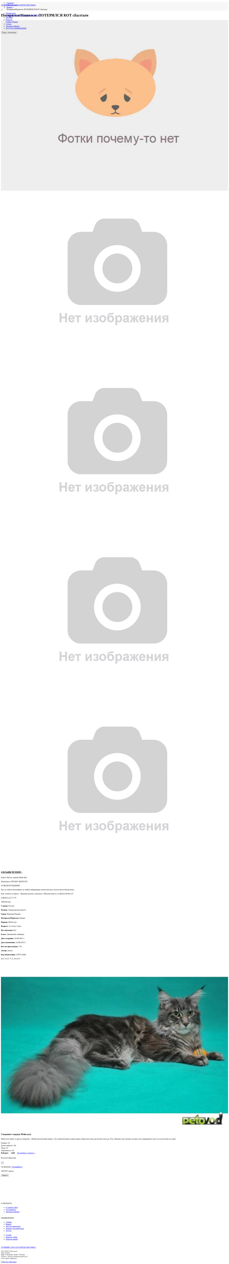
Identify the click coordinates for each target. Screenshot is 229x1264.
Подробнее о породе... (26, 1153)
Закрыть (5, 1175)
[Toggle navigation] (2, 9)
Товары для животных (15, 1228)
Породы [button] (9, 20)
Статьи (8, 24)
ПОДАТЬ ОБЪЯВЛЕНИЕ (16, 28)
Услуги (36, 15)
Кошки (15, 15)
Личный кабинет (13, 26)
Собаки (9, 15)
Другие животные (25, 15)
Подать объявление (9, 32)
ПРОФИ (9, 17)
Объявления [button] (11, 13)
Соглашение (11, 1210)
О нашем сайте (12, 1207)
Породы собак (11, 1237)
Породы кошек (12, 1239)
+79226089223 (16, 1167)
